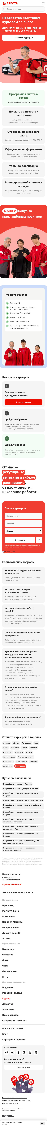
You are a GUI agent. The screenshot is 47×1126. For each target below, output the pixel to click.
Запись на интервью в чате (17, 892)
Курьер (6, 998)
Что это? (4, 1124)
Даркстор (7, 1004)
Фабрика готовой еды (14, 1020)
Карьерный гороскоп (14, 1039)
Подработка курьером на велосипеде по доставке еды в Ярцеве (21, 842)
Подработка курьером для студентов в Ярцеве (20, 794)
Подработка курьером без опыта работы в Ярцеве (22, 806)
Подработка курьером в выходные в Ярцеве (23, 800)
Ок (42, 1123)
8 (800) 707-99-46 (11, 884)
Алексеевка (8, 761)
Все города (20, 766)
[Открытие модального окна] (39, 540)
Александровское (25, 757)
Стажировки (9, 971)
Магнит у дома (10, 911)
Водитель (7, 987)
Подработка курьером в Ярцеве (17, 784)
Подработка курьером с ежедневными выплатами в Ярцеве (20, 827)
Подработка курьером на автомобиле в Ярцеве (20, 813)
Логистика (8, 1009)
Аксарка (33, 748)
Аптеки (6, 938)
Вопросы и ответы (12, 1028)
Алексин (33, 761)
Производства (10, 1015)
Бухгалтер (8, 949)
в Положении (29, 547)
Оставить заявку (23, 402)
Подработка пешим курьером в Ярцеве (20, 789)
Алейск (29, 752)
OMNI (5, 965)
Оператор (7, 954)
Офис (5, 960)
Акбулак (15, 748)
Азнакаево (26, 743)
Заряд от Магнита (12, 922)
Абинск (16, 743)
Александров (9, 757)
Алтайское (8, 766)
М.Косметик (9, 916)
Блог (5, 1034)
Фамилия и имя (13, 516)
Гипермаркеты (10, 927)
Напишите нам (23, 1067)
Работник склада (12, 992)
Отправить (20, 540)
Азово (5, 748)
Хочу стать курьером (23, 38)
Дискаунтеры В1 (11, 933)
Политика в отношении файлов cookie (14, 1098)
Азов (36, 743)
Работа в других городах (10, 1103)
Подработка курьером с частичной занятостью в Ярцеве (18, 820)
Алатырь (19, 752)
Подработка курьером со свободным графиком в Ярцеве (19, 849)
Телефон (10, 523)
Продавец (8, 905)
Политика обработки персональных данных (16, 1100)
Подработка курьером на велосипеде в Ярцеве (20, 834)
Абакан (6, 743)
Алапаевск (8, 752)
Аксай (24, 748)
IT (3, 976)
